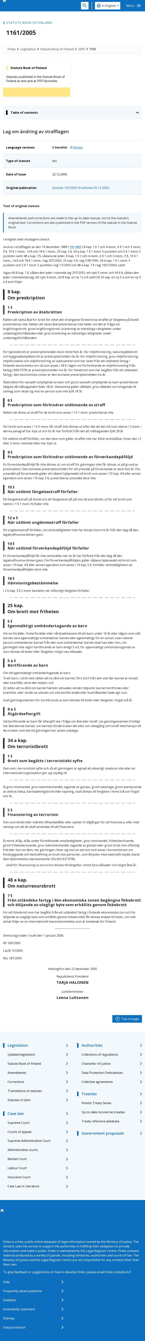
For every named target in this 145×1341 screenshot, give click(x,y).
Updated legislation (21, 1054)
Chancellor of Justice (96, 1064)
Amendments (17, 1073)
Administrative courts (23, 1150)
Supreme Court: (19, 1123)
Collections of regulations (100, 1054)
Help (6, 1282)
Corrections (16, 1082)
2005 (81, 49)
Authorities (92, 1045)
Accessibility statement (19, 1309)
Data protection (14, 1327)
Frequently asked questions (22, 1291)
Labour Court (17, 1168)
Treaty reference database (100, 1121)
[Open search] (85, 5)
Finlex (12, 49)
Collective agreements (97, 1082)
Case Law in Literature (23, 1186)
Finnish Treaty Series (96, 1103)
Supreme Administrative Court (29, 1141)
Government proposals (103, 1133)
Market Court (17, 1159)
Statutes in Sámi (19, 1100)
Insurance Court (19, 1177)
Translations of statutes (25, 1091)
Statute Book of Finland (29, 23)
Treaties (89, 1093)
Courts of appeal (19, 1132)
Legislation (28, 49)
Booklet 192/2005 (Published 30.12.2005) (80, 188)
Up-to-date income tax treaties (103, 1112)
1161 (92, 49)
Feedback (9, 1300)
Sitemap (9, 1318)
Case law (16, 1113)
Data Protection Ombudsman (102, 1073)
